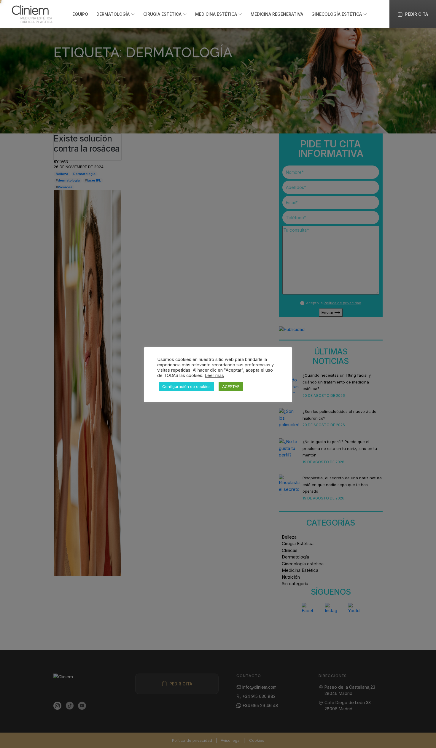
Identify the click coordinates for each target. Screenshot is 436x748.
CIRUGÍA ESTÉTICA (162, 14)
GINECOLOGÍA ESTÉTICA (336, 14)
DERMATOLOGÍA (113, 14)
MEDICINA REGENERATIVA (277, 14)
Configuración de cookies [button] (186, 386)
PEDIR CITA (416, 14)
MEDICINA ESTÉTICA (216, 14)
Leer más (214, 375)
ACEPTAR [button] (231, 386)
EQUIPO (80, 14)
